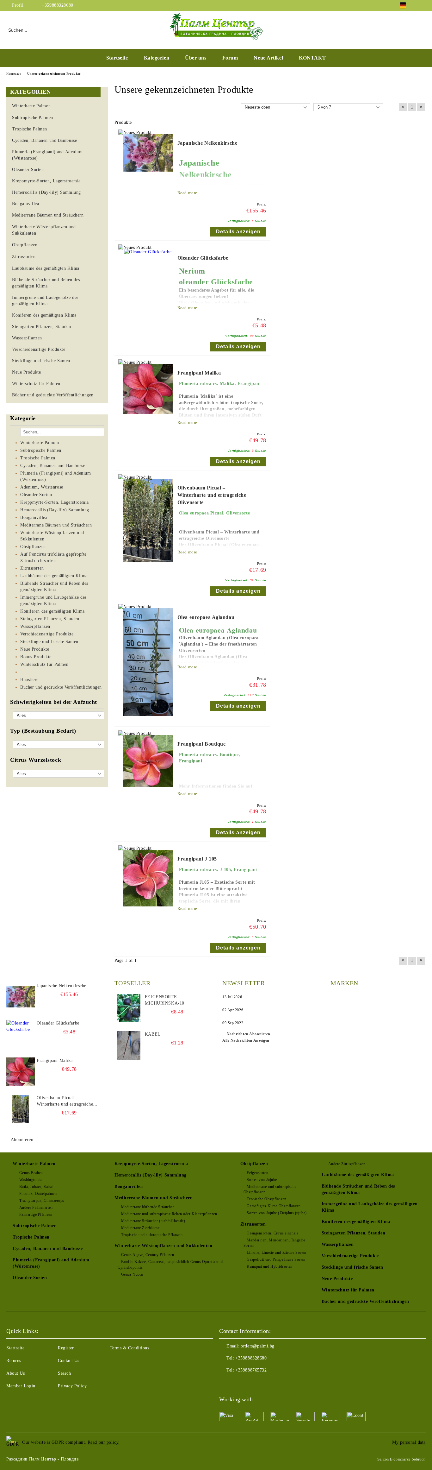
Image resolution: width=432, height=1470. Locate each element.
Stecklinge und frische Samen (352, 1267)
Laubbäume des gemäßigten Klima (358, 1174)
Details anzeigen (238, 231)
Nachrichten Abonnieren (248, 1034)
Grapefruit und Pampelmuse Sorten (276, 1259)
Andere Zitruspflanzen (346, 1164)
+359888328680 (57, 5)
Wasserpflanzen (338, 1244)
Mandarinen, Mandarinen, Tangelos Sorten (274, 1243)
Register (66, 1348)
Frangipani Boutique (201, 744)
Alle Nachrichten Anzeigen (245, 1040)
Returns (13, 1360)
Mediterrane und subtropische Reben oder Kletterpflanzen (169, 1214)
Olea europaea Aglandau (205, 617)
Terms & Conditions (129, 1348)
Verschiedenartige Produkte (351, 1255)
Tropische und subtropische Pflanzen (151, 1235)
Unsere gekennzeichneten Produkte (53, 73)
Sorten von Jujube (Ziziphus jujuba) (277, 1213)
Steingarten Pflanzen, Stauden (353, 1233)
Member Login (20, 1386)
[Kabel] (128, 1045)
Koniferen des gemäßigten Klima (356, 1221)
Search (64, 1373)
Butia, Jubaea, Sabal (36, 1186)
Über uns (195, 57)
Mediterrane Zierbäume (140, 1228)
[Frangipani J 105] (147, 909)
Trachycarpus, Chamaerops (41, 1200)
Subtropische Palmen (35, 1225)
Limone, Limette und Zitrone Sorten (276, 1252)
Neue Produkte (337, 1278)
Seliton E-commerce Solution (401, 1459)
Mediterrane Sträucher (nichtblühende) (153, 1221)
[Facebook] (422, 5)
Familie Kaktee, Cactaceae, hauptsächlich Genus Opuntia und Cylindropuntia (170, 1264)
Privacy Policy (72, 1386)
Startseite (117, 57)
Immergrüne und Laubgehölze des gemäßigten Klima (370, 1207)
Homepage (13, 73)
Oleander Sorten (30, 1277)
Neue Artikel (268, 57)
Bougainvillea (128, 1186)
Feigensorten (257, 1172)
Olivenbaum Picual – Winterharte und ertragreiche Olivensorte (211, 495)
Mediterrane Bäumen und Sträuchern (153, 1198)
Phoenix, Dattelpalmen (38, 1193)
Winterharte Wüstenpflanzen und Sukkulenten (163, 1245)
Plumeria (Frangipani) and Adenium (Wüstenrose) (51, 1263)
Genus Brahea (30, 1172)
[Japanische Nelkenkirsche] (147, 174)
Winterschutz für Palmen (348, 1290)
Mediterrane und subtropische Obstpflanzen (270, 1189)
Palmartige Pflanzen (35, 1214)
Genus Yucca (132, 1274)
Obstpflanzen (254, 1163)
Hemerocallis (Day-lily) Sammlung (150, 1175)
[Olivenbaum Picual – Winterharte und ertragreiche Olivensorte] (147, 565)
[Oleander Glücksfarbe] (148, 251)
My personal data (409, 1442)
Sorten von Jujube (262, 1179)
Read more (187, 192)
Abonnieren (22, 1139)
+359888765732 (251, 1370)
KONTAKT (312, 57)
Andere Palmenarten (36, 1207)
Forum (230, 57)
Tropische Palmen (31, 1237)
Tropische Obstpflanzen (266, 1199)
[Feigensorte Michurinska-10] (128, 1008)
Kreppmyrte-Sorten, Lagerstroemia (151, 1163)
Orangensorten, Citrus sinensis (272, 1233)
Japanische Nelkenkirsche (207, 143)
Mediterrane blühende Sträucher (147, 1207)
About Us (15, 1373)
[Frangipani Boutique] (147, 790)
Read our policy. (104, 1442)
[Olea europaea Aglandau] (147, 719)
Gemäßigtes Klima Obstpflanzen (273, 1206)
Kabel (153, 1034)
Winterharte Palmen (34, 1163)
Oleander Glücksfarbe (202, 258)
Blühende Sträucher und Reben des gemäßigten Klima (358, 1189)
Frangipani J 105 (197, 858)
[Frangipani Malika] (147, 416)
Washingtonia (30, 1179)
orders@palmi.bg (257, 1346)
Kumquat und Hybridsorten (269, 1266)
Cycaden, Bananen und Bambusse (48, 1248)
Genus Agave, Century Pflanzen (147, 1254)
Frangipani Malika (199, 372)
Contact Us (68, 1360)
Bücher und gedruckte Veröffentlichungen (365, 1301)
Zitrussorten (253, 1224)
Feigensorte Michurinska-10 (164, 1000)
